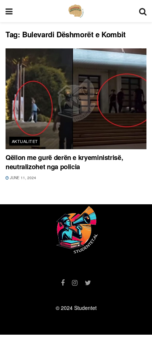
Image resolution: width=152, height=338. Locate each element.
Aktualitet (25, 141)
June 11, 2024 (22, 177)
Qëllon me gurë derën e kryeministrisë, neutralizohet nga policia (64, 162)
